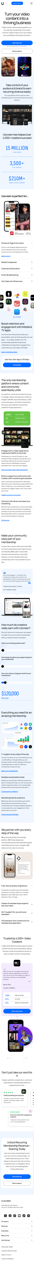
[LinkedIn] (28, 1215)
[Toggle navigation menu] (31, 3)
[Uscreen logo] (6, 1201)
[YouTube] (19, 1215)
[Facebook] (10, 1215)
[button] (25, 1058)
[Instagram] (14, 1215)
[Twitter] (5, 1215)
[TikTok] (24, 1215)
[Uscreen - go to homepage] (2, 3)
